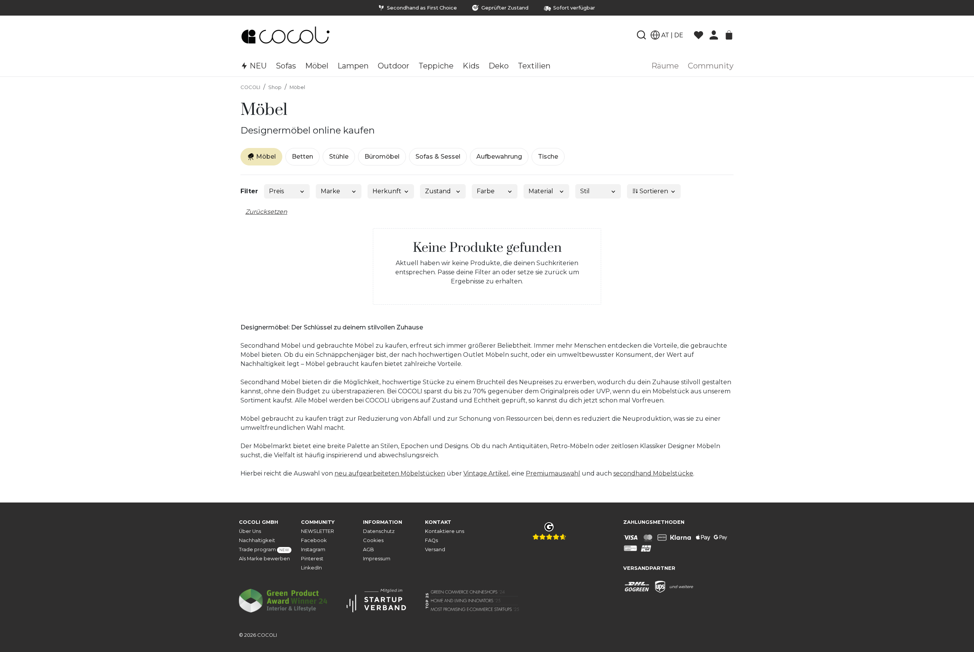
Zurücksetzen (266, 211)
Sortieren (653, 191)
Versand (435, 549)
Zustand (438, 191)
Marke (330, 191)
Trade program (264, 549)
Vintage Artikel (486, 473)
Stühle (339, 156)
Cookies (373, 540)
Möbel (297, 87)
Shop (275, 87)
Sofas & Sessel (437, 156)
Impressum (376, 558)
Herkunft (386, 191)
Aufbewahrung (499, 156)
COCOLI (250, 87)
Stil (585, 191)
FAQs (431, 540)
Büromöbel (381, 156)
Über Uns (250, 531)
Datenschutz (379, 531)
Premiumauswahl (553, 473)
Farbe (486, 191)
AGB (368, 549)
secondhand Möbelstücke (653, 473)
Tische (548, 156)
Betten (302, 156)
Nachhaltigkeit (257, 540)
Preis (276, 191)
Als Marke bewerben (264, 558)
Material (540, 191)
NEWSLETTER (317, 531)
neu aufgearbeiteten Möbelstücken (389, 473)
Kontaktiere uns (444, 531)
